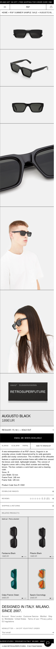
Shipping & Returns (11, 490)
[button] (51, 7)
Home (5, 13)
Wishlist (43, 616)
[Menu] (5, 7)
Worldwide (13, 618)
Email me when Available (28, 438)
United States (24, 618)
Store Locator (16, 616)
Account (5, 616)
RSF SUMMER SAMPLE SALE (23, 13)
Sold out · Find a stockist (10, 503)
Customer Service (30, 616)
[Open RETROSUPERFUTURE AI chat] (48, 643)
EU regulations (14, 621)
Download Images (10, 476)
